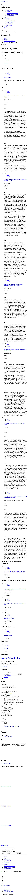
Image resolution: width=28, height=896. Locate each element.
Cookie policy (7, 890)
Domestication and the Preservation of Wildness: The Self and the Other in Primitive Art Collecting (15, 497)
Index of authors (7, 675)
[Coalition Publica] (5, 885)
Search (2, 30)
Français (6, 26)
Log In (5, 17)
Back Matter (6, 648)
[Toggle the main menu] (1, 4)
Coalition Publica (11, 21)
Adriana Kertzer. (9, 618)
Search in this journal (9, 672)
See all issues (4, 666)
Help (5, 858)
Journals (8, 11)
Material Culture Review (9, 41)
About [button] (5, 18)
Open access (9, 22)
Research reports (10, 15)
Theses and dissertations (12, 13)
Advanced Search (8, 25)
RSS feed (6, 677)
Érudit (8, 19)
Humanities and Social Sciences (11, 726)
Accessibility (7, 859)
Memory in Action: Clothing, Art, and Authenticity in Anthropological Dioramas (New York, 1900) (13, 285)
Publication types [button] (8, 10)
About (8, 18)
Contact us (6, 862)
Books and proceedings (12, 14)
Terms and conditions (6, 763)
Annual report (10, 23)
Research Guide (7, 860)
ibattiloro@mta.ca (8, 736)
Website (5, 678)
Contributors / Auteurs (8, 635)
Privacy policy (7, 888)
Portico (10, 694)
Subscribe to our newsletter (8, 851)
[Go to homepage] (4, 1)
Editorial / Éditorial (7, 77)
